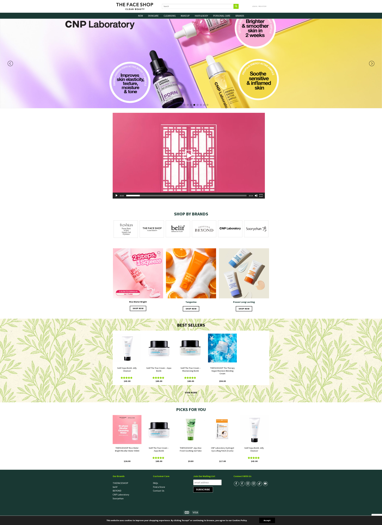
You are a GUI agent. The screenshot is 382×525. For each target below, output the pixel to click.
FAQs (155, 483)
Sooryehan (118, 498)
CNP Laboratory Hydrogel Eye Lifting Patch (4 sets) (222, 449)
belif (115, 486)
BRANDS (239, 15)
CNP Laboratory (121, 494)
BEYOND (117, 490)
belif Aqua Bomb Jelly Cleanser (127, 369)
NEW (140, 15)
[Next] (371, 63)
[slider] (186, 195)
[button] (189, 156)
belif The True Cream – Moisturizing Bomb (191, 369)
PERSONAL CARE (221, 15)
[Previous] (10, 63)
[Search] (236, 6)
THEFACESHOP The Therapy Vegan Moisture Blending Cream (222, 371)
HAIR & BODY (201, 15)
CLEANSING (170, 15)
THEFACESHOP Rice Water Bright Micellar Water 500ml (127, 449)
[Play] (116, 195)
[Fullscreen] (260, 195)
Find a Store (159, 486)
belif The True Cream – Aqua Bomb (159, 369)
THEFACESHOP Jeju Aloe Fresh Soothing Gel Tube (191, 449)
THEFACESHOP (120, 483)
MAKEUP (185, 15)
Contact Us (158, 490)
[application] (189, 156)
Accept (267, 520)
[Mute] (256, 195)
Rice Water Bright (138, 301)
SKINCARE (153, 15)
